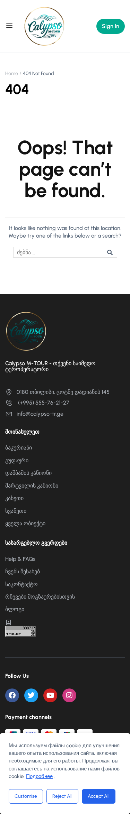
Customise (26, 796)
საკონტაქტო (21, 584)
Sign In (110, 26)
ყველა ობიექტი (25, 523)
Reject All (62, 796)
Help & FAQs (20, 559)
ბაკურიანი (18, 447)
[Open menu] (10, 26)
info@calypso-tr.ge (40, 413)
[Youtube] (50, 695)
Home (11, 73)
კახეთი (14, 498)
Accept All (99, 796)
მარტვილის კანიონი (31, 485)
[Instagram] (69, 695)
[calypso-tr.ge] (44, 25)
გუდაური (16, 460)
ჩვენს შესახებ (22, 571)
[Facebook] (12, 695)
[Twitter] (31, 695)
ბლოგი (14, 609)
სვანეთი (15, 511)
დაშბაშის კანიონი (28, 473)
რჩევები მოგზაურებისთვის (40, 596)
